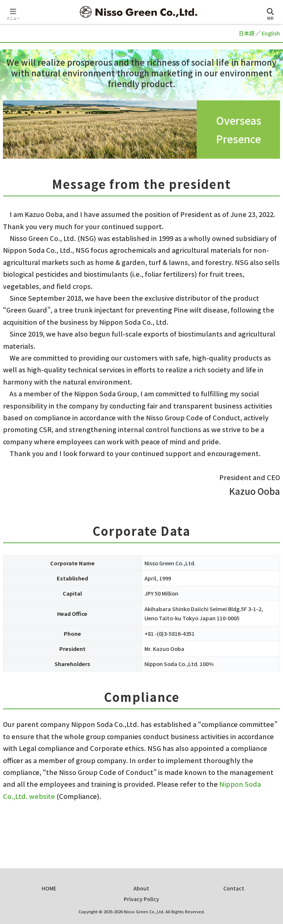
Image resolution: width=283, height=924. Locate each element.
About (141, 888)
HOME (49, 888)
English (271, 33)
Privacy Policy (141, 899)
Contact (233, 888)
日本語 (246, 33)
